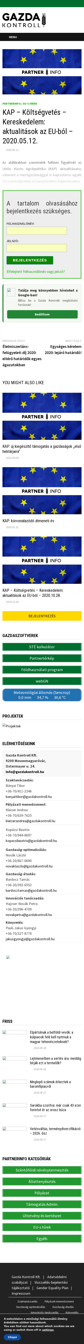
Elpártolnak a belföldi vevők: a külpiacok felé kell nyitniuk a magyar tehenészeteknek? (51, 1037)
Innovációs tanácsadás (45, 1312)
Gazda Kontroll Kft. (26, 1276)
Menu (13, 37)
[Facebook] (74, 3)
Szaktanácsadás (28, 1301)
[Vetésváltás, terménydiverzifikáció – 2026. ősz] (14, 1129)
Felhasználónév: (20, 223)
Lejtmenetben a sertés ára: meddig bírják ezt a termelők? (55, 1060)
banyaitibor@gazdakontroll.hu (29, 796)
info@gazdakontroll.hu (25, 771)
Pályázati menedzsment (59, 1301)
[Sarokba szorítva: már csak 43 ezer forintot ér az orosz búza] (14, 1106)
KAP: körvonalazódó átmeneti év (28, 520)
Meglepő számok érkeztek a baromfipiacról (50, 1084)
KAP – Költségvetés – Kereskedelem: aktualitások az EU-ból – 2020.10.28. (32, 593)
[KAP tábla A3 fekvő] (42, 981)
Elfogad (12, 1337)
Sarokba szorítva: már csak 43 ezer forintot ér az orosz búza (55, 1107)
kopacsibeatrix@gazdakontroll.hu (31, 840)
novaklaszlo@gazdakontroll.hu (29, 866)
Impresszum (21, 1293)
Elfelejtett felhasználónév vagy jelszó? (36, 271)
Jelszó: (13, 241)
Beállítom (42, 314)
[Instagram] (79, 3)
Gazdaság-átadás (63, 1307)
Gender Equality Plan (52, 1287)
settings (48, 1329)
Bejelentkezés (30, 260)
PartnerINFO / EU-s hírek (19, 103)
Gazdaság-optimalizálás (30, 1307)
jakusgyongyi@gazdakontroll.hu (30, 939)
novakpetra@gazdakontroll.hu (29, 914)
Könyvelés (72, 1312)
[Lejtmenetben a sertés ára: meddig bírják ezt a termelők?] (14, 1059)
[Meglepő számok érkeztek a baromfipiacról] (14, 1082)
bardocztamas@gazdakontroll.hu (31, 890)
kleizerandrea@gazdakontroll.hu (30, 821)
